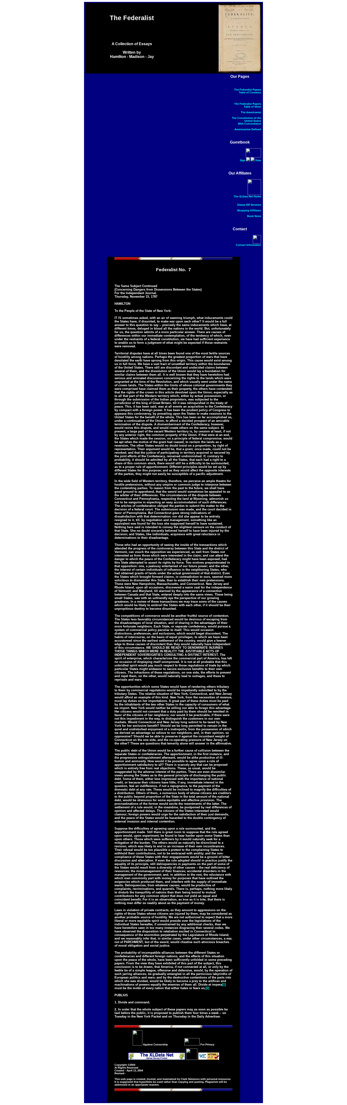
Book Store (254, 216)
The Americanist (251, 112)
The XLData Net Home (247, 196)
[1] (224, 984)
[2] (207, 988)
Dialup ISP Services (249, 204)
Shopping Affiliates (249, 210)
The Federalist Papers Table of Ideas (247, 105)
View (258, 160)
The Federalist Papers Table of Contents (247, 91)
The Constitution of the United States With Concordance (246, 121)
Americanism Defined (247, 129)
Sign (242, 160)
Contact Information (248, 245)
